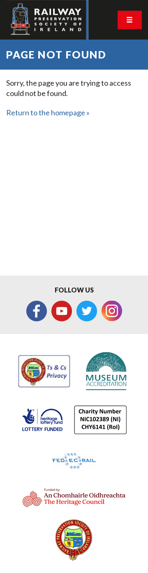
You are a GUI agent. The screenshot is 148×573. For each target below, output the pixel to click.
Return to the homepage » (48, 112)
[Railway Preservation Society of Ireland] (47, 20)
